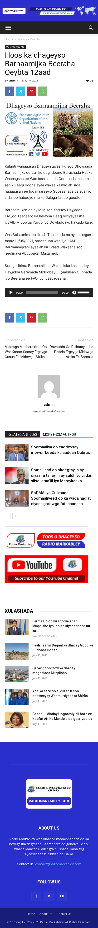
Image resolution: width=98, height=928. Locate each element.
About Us (45, 914)
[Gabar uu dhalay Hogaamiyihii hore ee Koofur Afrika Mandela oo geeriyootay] (17, 720)
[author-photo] (49, 398)
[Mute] (73, 292)
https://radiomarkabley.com (49, 411)
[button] (8, 27)
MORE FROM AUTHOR (59, 434)
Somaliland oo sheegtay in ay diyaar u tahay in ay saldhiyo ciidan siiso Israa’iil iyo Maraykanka (61, 475)
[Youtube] (62, 896)
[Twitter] (20, 91)
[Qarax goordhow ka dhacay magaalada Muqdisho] (17, 674)
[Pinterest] (31, 91)
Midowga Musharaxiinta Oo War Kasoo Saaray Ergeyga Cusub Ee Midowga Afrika (26, 352)
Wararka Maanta (29, 39)
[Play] (11, 292)
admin (13, 80)
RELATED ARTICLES (22, 434)
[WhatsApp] (42, 91)
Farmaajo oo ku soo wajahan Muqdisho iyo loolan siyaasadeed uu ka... (61, 626)
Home (9, 39)
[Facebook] (9, 91)
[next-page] (15, 516)
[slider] (84, 292)
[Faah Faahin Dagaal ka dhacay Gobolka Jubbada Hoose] (17, 651)
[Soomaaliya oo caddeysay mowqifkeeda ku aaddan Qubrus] (17, 452)
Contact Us (64, 914)
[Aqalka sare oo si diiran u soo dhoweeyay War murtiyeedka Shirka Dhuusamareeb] (17, 697)
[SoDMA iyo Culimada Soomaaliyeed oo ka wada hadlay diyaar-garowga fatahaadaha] (17, 498)
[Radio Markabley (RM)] (49, 11)
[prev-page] (8, 516)
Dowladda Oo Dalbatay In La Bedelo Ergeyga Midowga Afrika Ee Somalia (71, 352)
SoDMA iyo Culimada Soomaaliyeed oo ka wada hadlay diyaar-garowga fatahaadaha (61, 498)
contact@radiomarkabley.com (58, 864)
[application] (49, 292)
